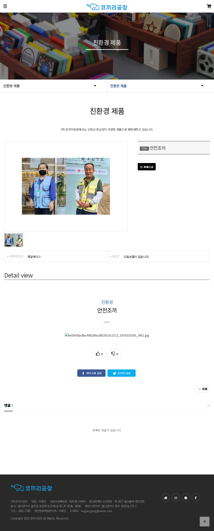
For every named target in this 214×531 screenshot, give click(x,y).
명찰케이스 (34, 257)
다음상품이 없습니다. (136, 257)
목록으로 (148, 167)
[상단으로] (204, 521)
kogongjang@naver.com (96, 511)
